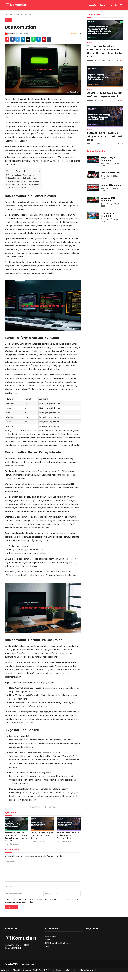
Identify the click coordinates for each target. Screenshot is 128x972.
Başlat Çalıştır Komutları (108, 158)
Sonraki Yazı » (51, 807)
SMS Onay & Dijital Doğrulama (58, 943)
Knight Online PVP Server (43, 970)
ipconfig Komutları (110, 172)
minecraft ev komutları (107, 214)
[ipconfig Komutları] (93, 174)
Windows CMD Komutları (108, 199)
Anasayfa (91, 5)
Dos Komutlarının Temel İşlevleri (21, 175)
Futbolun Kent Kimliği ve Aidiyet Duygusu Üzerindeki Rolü (68, 835)
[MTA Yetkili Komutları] (93, 187)
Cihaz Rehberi (51, 936)
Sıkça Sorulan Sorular (17, 187)
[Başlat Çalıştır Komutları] (93, 159)
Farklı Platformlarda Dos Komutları (22, 178)
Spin (47, 946)
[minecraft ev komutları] (93, 215)
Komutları (12, 33)
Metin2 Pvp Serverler (22, 970)
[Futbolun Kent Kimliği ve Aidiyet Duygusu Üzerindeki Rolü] (69, 824)
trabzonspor (6, 970)
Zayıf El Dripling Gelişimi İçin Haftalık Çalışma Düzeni (42, 835)
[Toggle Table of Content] (37, 172)
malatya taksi (88, 970)
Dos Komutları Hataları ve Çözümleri (23, 184)
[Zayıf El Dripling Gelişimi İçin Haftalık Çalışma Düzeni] (42, 824)
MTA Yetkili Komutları (111, 185)
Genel (102, 5)
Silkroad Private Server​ (65, 970)
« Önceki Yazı (34, 807)
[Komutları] (16, 4)
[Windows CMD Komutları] (93, 200)
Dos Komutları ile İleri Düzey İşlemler (24, 181)
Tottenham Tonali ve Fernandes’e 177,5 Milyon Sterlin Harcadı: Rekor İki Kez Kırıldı (16, 836)
